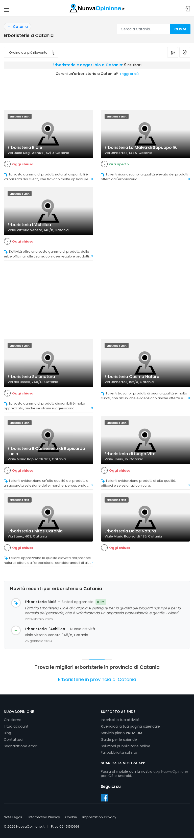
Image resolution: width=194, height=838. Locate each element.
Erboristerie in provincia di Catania (97, 679)
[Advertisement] (97, 93)
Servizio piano (121, 733)
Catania (20, 26)
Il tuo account (16, 726)
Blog (7, 733)
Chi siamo (12, 719)
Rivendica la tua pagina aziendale (130, 726)
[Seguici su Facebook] (104, 797)
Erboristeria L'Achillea (45, 629)
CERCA (180, 29)
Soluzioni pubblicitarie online (125, 746)
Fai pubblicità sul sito (119, 752)
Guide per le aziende (119, 739)
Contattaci (13, 739)
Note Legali (13, 817)
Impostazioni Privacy (99, 817)
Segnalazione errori (20, 746)
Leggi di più (129, 73)
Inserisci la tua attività (120, 719)
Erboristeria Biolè (41, 602)
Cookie (71, 817)
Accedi (187, 9)
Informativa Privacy (44, 817)
